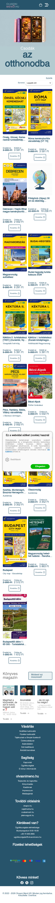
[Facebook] (22, 882)
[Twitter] (26, 882)
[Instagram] (31, 882)
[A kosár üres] (40, 5)
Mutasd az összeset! (37, 675)
